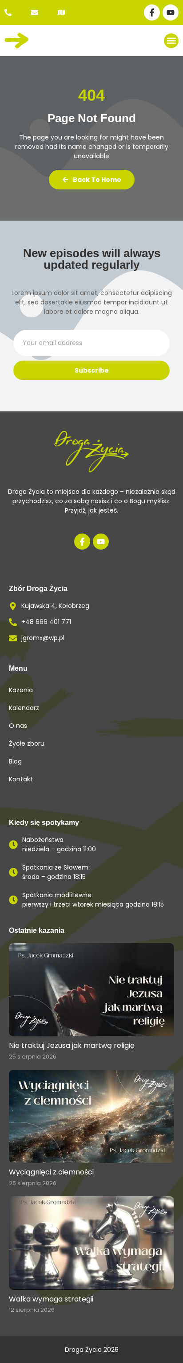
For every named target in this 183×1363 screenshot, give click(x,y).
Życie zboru (26, 743)
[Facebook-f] (152, 12)
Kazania (21, 690)
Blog (15, 761)
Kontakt (21, 779)
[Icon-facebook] (82, 542)
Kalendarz (24, 707)
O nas (18, 725)
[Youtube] (171, 12)
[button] (171, 40)
